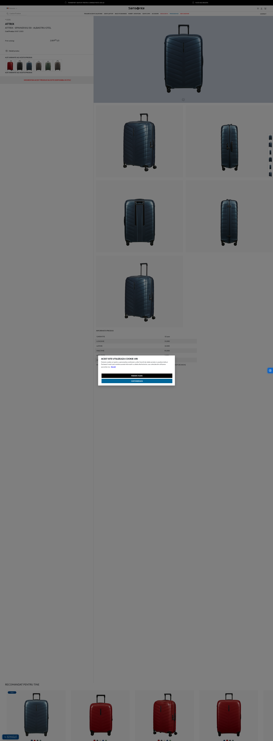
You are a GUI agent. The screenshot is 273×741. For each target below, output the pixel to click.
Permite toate (137, 376)
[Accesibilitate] (270, 370)
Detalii (113, 367)
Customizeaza (137, 381)
